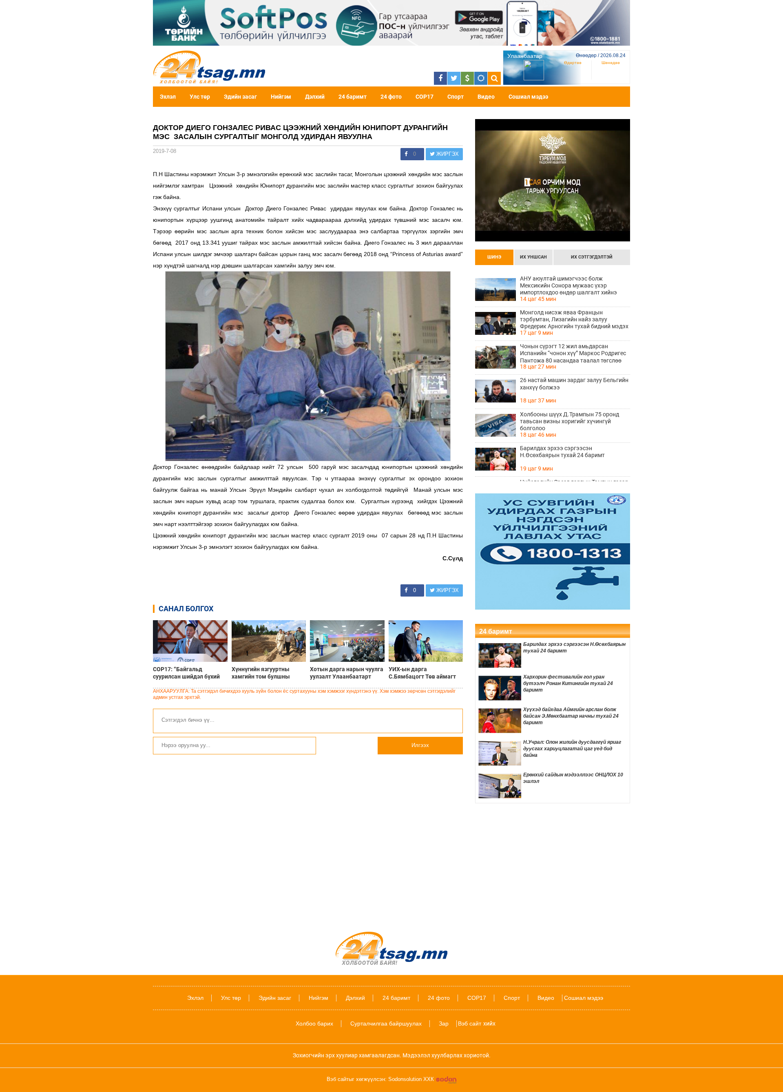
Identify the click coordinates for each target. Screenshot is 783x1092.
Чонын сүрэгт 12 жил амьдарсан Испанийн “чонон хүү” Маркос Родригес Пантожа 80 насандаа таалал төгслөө (573, 353)
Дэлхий (315, 96)
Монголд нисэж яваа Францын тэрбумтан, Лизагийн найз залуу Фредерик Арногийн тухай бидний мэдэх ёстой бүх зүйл (574, 319)
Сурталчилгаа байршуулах (386, 1023)
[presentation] (494, 257)
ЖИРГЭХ (447, 154)
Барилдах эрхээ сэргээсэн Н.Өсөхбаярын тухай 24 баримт (562, 451)
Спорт (455, 96)
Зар (444, 1023)
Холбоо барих (314, 1023)
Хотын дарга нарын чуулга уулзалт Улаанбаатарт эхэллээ (346, 673)
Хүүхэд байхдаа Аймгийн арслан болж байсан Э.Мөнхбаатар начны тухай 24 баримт (571, 716)
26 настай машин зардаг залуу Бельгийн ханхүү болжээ (574, 383)
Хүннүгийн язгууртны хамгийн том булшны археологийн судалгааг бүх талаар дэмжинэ (268, 673)
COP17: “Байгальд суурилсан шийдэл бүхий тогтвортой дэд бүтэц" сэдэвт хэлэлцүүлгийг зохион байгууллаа (186, 673)
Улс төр (200, 96)
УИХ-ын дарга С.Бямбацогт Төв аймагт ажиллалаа (422, 673)
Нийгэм (281, 96)
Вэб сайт (469, 1023)
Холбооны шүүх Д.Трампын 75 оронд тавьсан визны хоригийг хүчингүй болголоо (569, 421)
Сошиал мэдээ (528, 96)
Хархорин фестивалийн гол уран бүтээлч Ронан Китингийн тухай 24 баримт (568, 683)
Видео (486, 96)
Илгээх (420, 745)
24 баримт (352, 96)
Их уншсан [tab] (533, 257)
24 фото (391, 96)
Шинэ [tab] (494, 257)
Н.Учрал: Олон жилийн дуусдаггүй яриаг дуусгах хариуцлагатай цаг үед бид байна (572, 748)
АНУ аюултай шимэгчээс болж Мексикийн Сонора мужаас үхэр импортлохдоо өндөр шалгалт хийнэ (568, 285)
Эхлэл (168, 96)
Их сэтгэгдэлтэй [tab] (592, 257)
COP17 (425, 96)
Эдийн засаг (240, 96)
